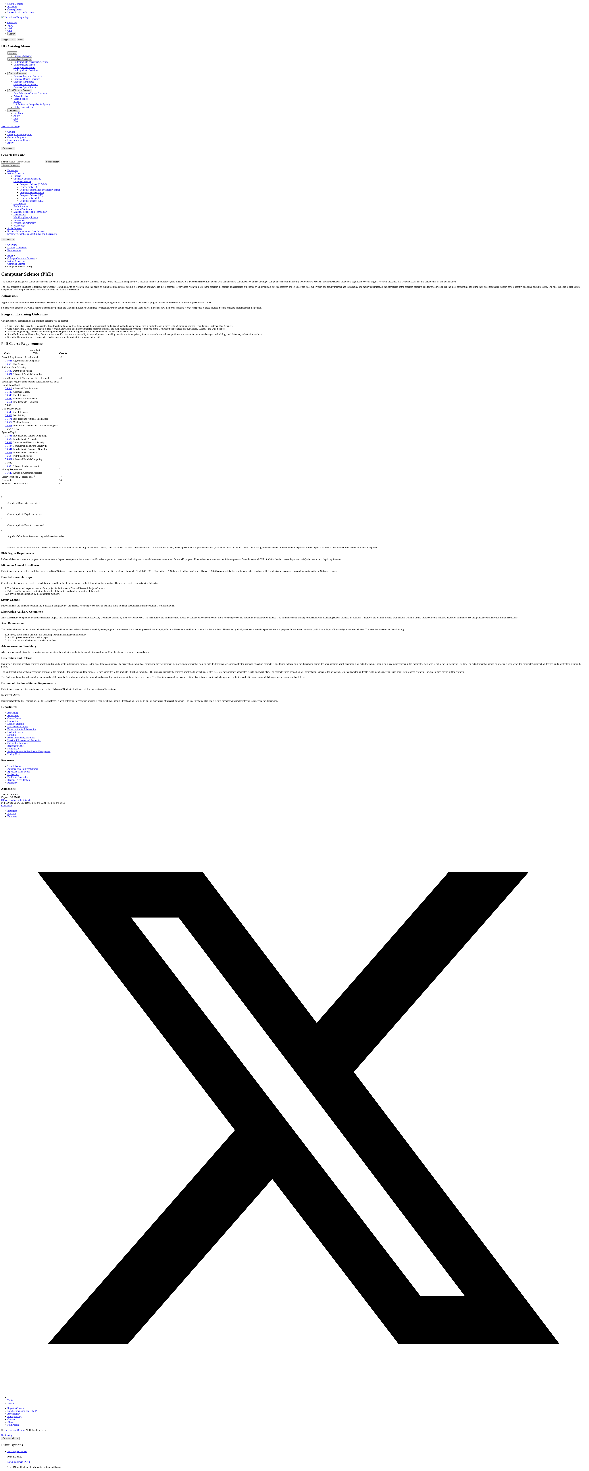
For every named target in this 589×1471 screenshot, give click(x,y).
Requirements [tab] (14, 250)
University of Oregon (14, 1430)
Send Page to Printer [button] (17, 1451)
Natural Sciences (15, 173)
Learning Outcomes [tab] (17, 247)
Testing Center (14, 754)
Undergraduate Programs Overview (30, 62)
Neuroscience (20, 220)
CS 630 (8, 370)
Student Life (13, 748)
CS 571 (8, 418)
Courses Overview (22, 56)
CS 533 (8, 442)
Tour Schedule (14, 766)
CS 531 (8, 435)
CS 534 (8, 445)
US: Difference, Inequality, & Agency (31, 104)
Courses (12, 53)
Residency (12, 782)
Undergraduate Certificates (26, 70)
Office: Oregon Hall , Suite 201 (16, 800)
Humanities (12, 170)
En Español (13, 774)
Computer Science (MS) (31, 195)
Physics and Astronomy (24, 223)
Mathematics (19, 214)
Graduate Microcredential (25, 84)
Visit (9, 28)
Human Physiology (22, 209)
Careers (11, 1419)
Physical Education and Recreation (24, 740)
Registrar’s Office (16, 746)
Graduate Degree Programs (26, 79)
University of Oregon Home (21, 12)
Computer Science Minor (32, 192)
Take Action (14, 110)
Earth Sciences (20, 206)
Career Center (14, 718)
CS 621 (8, 360)
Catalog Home (14, 9)
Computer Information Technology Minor (40, 189)
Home (10, 255)
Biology (17, 176)
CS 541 (8, 449)
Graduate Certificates (23, 81)
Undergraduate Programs (20, 59)
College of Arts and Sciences (21, 258)
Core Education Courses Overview (30, 93)
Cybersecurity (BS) (29, 187)
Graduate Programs (17, 73)
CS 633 (8, 466)
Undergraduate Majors (24, 64)
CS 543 (8, 395)
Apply (10, 25)
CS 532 (8, 439)
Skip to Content (15, 3)
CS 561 (8, 402)
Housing (11, 735)
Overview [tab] (12, 244)
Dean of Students (15, 723)
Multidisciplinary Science (25, 217)
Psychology (19, 225)
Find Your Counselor (17, 777)
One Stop (12, 22)
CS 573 (8, 425)
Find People (13, 1424)
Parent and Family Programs (21, 737)
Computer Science (22, 181)
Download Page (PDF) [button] (18, 1462)
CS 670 (8, 364)
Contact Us (6, 805)
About (10, 1422)
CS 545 (8, 398)
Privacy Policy (14, 1416)
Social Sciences (14, 228)
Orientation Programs (17, 743)
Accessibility (13, 1413)
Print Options (8, 239)
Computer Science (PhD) (32, 200)
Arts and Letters (21, 96)
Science (17, 101)
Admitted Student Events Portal (22, 769)
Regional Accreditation (18, 780)
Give (9, 30)
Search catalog (8, 161)
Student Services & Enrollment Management (28, 751)
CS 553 (8, 415)
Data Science (19, 203)
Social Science (20, 98)
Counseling (12, 721)
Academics (12, 712)
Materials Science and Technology (30, 211)
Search (12, 34)
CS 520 (8, 391)
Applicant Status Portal (18, 771)
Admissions (13, 715)
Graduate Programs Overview (27, 76)
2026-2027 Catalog (10, 126)
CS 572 (8, 422)
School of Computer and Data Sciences (26, 231)
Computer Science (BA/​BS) (33, 184)
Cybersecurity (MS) (29, 198)
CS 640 (8, 472)
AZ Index (12, 6)
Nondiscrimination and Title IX (22, 1411)
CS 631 (8, 374)
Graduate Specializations (25, 87)
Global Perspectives (23, 107)
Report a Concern (16, 1408)
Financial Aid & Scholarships (21, 729)
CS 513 (8, 388)
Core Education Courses (19, 90)
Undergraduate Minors (24, 67)
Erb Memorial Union (17, 726)
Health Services (15, 732)
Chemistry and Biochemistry (27, 178)
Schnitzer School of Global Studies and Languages (32, 234)
